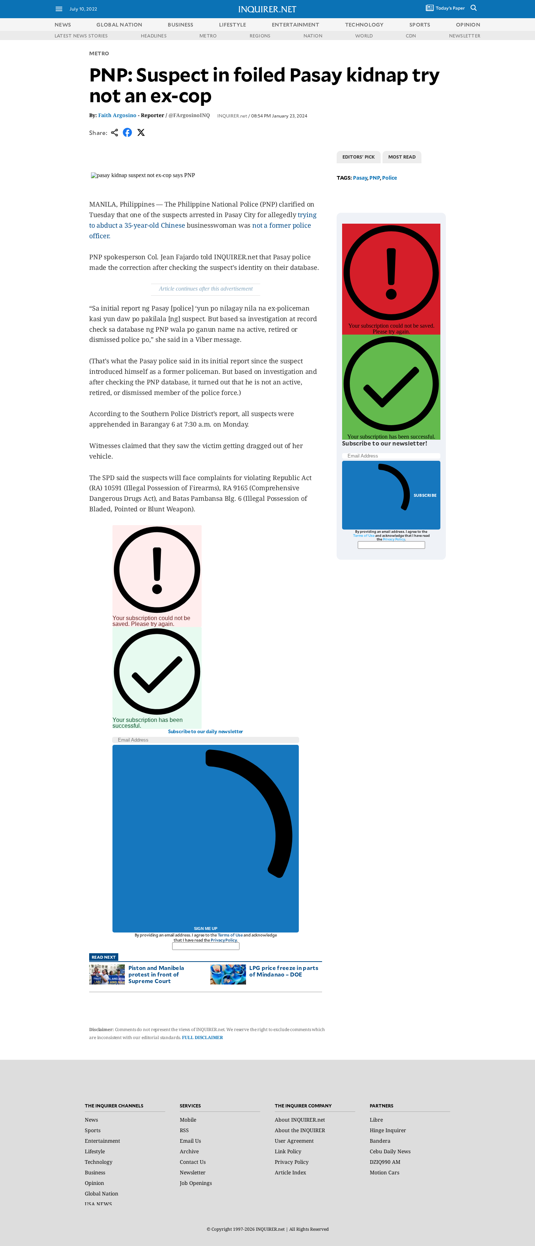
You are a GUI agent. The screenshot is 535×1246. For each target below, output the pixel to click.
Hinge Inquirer (388, 1130)
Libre (376, 1119)
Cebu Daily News (390, 1151)
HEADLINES (154, 36)
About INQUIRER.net (300, 1119)
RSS (184, 1130)
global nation (119, 24)
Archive (189, 1151)
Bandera (380, 1140)
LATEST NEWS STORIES (81, 36)
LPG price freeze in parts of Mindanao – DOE (283, 971)
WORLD (364, 36)
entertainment (296, 24)
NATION (313, 36)
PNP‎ (374, 177)
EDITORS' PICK (358, 157)
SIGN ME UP (205, 928)
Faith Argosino (117, 115)
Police (389, 177)
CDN (411, 36)
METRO (208, 36)
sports (420, 24)
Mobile (188, 1119)
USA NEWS (98, 1204)
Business (95, 1172)
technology (364, 24)
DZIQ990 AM (385, 1161)
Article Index (290, 1172)
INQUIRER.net (232, 116)
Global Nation (101, 1193)
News (63, 24)
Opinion (94, 1182)
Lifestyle (95, 1151)
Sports (92, 1130)
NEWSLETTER (464, 36)
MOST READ (402, 157)
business (180, 24)
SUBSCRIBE (425, 495)
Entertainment (102, 1140)
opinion (468, 24)
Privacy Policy (224, 940)
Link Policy (288, 1151)
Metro (99, 53)
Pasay (360, 177)
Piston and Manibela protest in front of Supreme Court (156, 974)
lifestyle (232, 24)
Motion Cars (384, 1172)
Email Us (190, 1140)
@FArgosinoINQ (189, 115)
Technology (98, 1161)
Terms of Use (230, 935)
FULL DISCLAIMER (202, 1037)
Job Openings (196, 1182)
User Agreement (294, 1140)
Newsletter (193, 1172)
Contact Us (193, 1161)
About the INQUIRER (300, 1130)
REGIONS (260, 36)
